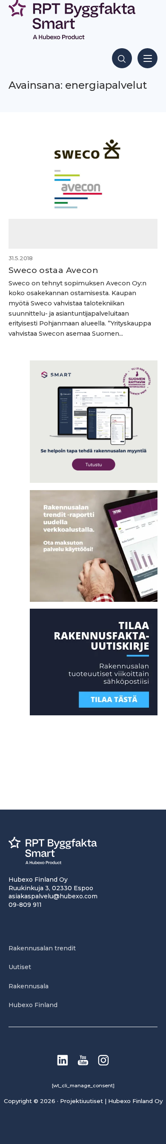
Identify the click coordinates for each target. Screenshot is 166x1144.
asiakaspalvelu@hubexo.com (53, 896)
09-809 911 (25, 905)
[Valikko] (147, 58)
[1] (93, 713)
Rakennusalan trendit (42, 948)
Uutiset (20, 967)
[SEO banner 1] (93, 480)
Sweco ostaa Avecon (53, 270)
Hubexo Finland (33, 1005)
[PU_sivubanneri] (93, 599)
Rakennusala (29, 986)
